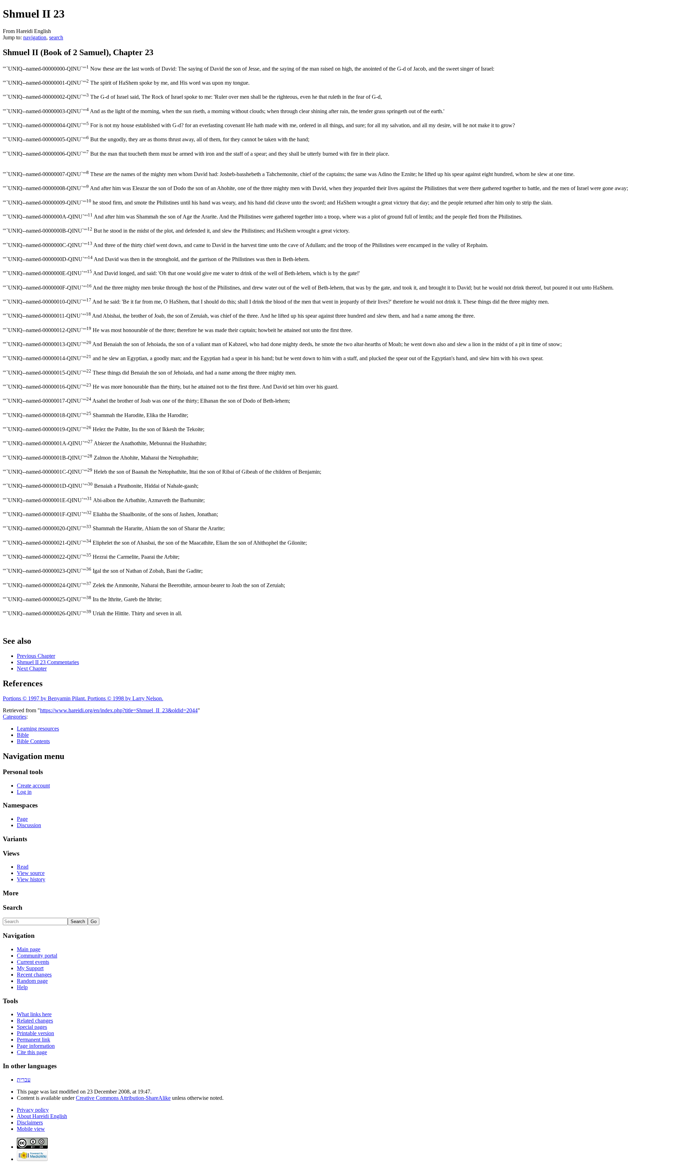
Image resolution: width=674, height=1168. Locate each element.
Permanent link (33, 1040)
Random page (32, 981)
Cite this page (32, 1052)
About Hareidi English (42, 1116)
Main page (28, 949)
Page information (36, 1046)
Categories (14, 717)
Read (22, 867)
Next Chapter (32, 668)
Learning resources (38, 729)
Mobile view (31, 1129)
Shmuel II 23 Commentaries (48, 662)
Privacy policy (33, 1110)
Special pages (32, 1027)
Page (22, 819)
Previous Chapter (36, 656)
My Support (30, 968)
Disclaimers (30, 1122)
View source (31, 873)
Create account (33, 786)
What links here (34, 1014)
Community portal (37, 956)
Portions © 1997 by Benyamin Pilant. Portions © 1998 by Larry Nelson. (83, 698)
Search (12, 907)
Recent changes (34, 975)
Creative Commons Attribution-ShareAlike (123, 1098)
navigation (34, 37)
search (56, 37)
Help (22, 987)
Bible (23, 735)
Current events (33, 962)
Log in (24, 792)
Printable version (35, 1033)
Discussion (29, 825)
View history (31, 879)
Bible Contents (33, 741)
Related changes (35, 1021)
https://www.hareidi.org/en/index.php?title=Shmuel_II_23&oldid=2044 (119, 710)
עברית (24, 1080)
